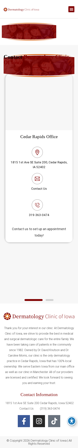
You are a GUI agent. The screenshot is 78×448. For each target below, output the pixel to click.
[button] (71, 9)
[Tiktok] (54, 421)
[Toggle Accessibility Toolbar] (71, 421)
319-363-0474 (39, 215)
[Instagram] (39, 421)
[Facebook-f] (24, 421)
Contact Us (39, 188)
